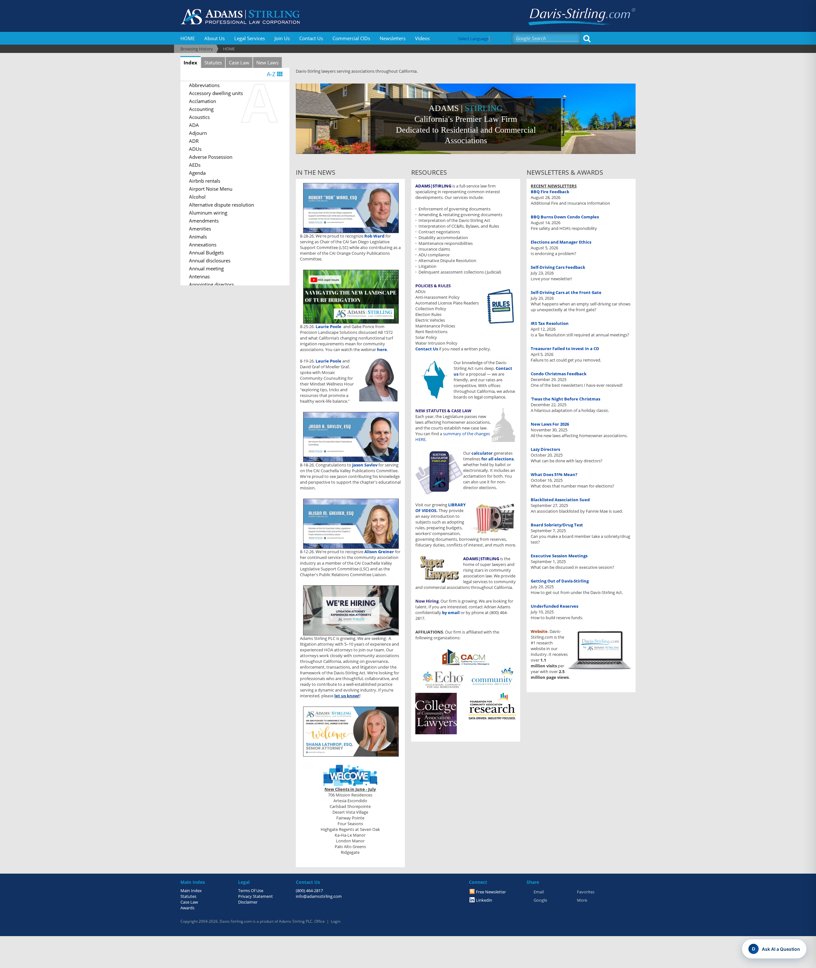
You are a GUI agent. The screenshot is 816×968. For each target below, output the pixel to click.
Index (190, 62)
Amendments (204, 220)
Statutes (213, 62)
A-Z (272, 74)
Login (335, 921)
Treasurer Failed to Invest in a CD (565, 348)
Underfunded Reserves (554, 606)
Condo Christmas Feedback (558, 374)
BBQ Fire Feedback (550, 191)
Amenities (200, 228)
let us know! (347, 696)
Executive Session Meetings (559, 556)
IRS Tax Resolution (550, 323)
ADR (194, 141)
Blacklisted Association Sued (560, 499)
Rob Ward (374, 236)
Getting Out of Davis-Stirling (560, 581)
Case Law (239, 62)
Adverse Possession (210, 157)
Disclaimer (248, 902)
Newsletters (392, 38)
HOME (187, 38)
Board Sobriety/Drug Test (557, 525)
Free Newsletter (491, 892)
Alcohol (197, 197)
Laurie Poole (328, 326)
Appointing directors (211, 284)
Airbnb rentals (204, 181)
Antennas (199, 276)
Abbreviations (204, 85)
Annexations (202, 244)
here (382, 349)
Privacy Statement (255, 896)
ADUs (195, 149)
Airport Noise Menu (210, 189)
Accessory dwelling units (216, 93)
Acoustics (199, 117)
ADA (194, 125)
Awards (187, 908)
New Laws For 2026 (550, 424)
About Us (214, 38)
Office (319, 921)
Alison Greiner (379, 551)
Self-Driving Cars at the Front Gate (566, 292)
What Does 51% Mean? (554, 474)
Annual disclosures (209, 260)
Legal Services (249, 38)
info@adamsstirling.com (319, 896)
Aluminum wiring (208, 212)
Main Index (191, 890)
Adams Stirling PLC (295, 921)
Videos (422, 38)
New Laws (267, 62)
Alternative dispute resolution (221, 205)
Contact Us (311, 38)
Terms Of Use (250, 890)
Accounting (201, 109)
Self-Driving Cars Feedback (558, 267)
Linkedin (484, 900)
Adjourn (198, 133)
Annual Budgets (206, 252)
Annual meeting (206, 268)
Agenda (197, 173)
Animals (198, 236)
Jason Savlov (364, 465)
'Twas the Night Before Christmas (565, 399)
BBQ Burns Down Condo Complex (565, 217)
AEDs (194, 165)
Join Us (282, 38)
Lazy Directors (545, 449)
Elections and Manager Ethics (561, 242)
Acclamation (202, 101)
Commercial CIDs (351, 38)
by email (451, 612)
